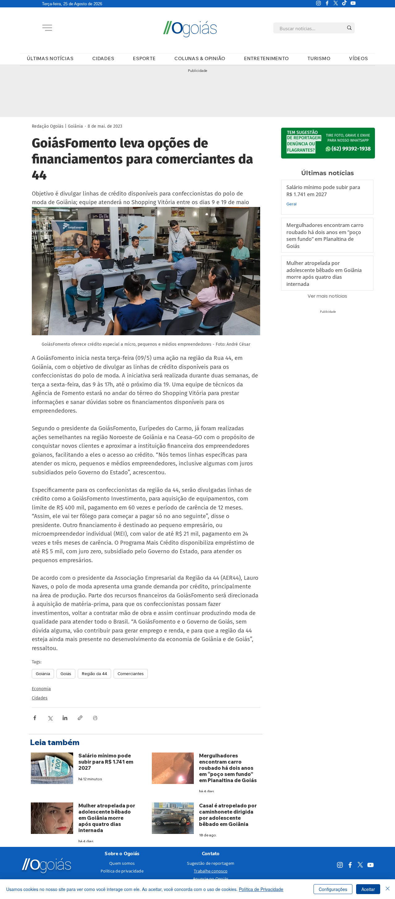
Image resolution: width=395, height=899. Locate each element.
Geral (291, 203)
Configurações (333, 889)
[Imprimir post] (95, 718)
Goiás (65, 673)
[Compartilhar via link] (80, 718)
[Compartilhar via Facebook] (35, 718)
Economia (41, 688)
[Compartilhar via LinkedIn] (65, 718)
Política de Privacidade (261, 889)
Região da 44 (94, 673)
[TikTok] (344, 3)
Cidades (40, 698)
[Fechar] (387, 889)
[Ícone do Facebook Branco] (327, 3)
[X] (336, 3)
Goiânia (43, 673)
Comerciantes (131, 673)
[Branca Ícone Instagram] (318, 3)
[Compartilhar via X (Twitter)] (50, 718)
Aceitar (368, 889)
